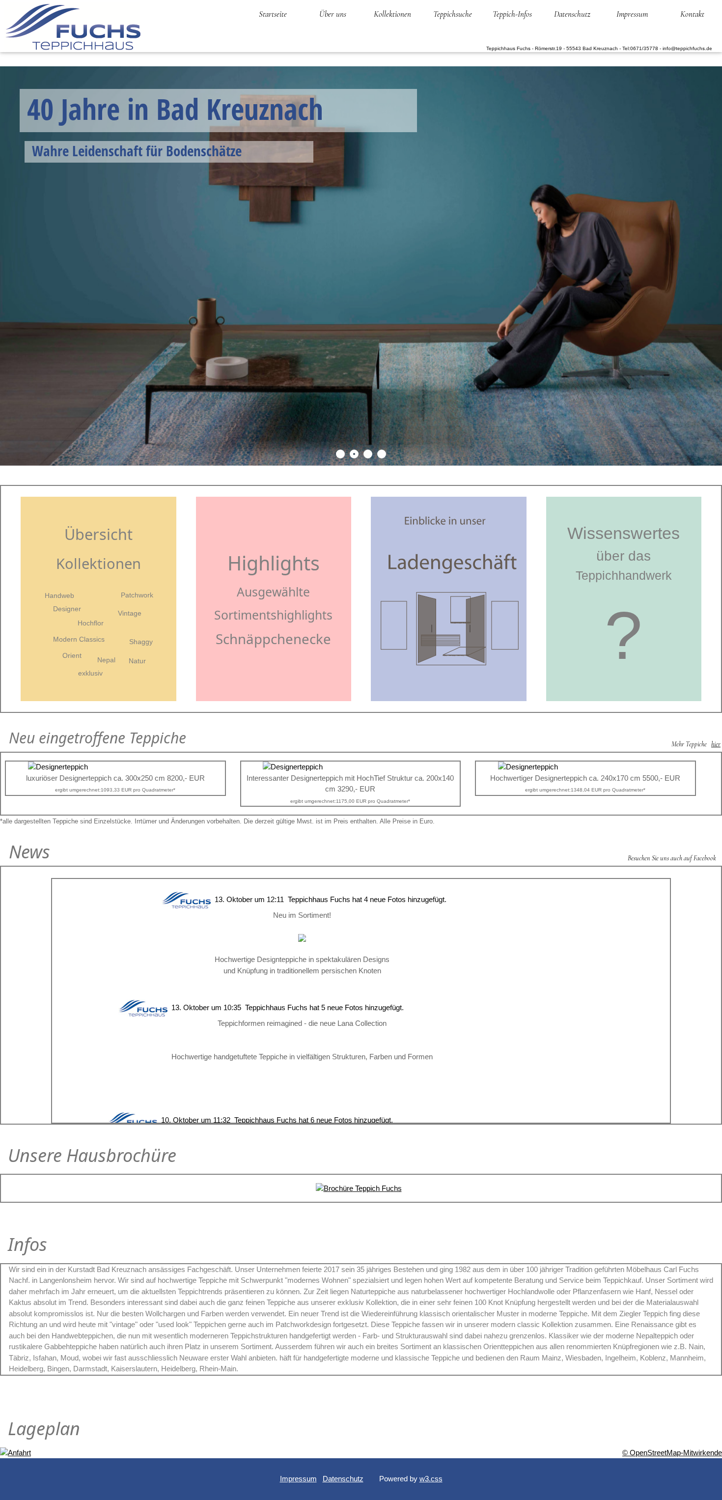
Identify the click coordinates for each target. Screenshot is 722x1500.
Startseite (273, 14)
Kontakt (692, 14)
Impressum (632, 14)
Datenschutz (572, 14)
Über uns (332, 14)
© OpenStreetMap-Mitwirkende (672, 1452)
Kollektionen (392, 14)
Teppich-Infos (512, 14)
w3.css (431, 1478)
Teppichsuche (452, 14)
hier (716, 744)
